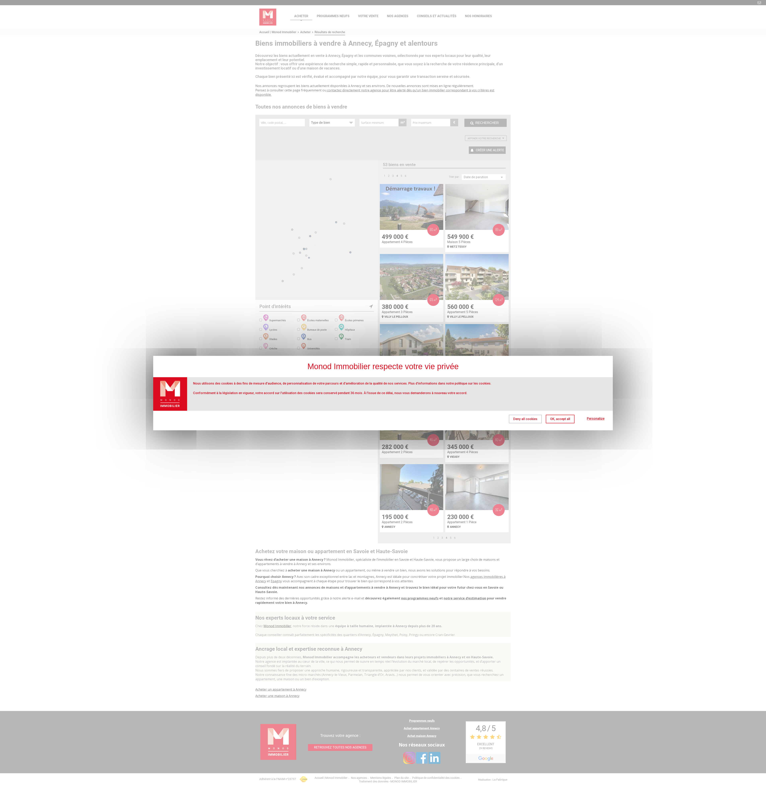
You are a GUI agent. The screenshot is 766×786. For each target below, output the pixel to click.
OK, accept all (560, 419)
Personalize (595, 418)
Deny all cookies (525, 419)
